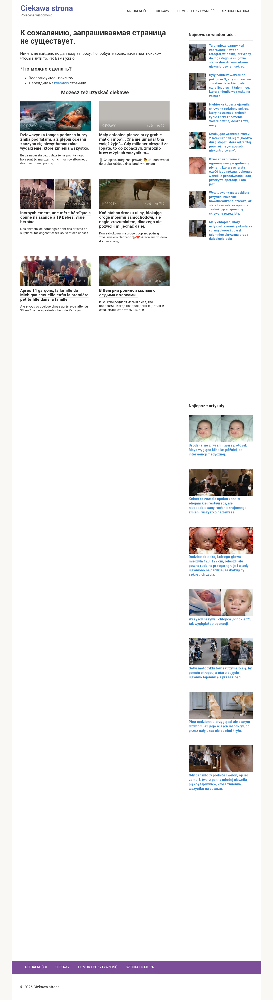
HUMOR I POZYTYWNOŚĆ (196, 11)
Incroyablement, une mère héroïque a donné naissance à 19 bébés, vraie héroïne (55, 217)
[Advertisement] (221, 324)
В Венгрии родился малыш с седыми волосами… (127, 292)
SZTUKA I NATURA (235, 11)
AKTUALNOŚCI (137, 11)
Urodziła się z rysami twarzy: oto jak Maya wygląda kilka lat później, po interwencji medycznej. (218, 449)
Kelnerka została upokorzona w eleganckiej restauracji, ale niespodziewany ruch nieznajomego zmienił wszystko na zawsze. (218, 505)
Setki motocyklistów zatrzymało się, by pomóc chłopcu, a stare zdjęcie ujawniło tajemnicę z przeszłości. (220, 672)
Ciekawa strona (46, 8)
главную (61, 83)
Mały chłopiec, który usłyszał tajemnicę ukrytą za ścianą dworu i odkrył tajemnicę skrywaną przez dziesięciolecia (230, 230)
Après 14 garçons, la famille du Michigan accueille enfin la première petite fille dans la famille (54, 295)
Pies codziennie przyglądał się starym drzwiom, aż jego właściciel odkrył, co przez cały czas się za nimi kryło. (219, 726)
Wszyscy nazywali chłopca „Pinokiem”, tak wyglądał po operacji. (220, 621)
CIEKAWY (163, 11)
